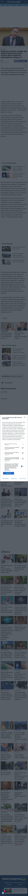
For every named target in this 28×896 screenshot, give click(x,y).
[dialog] (14, 448)
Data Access (14, 478)
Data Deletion (5, 478)
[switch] (22, 448)
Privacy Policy (22, 478)
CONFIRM (8, 473)
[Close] (25, 417)
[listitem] (14, 444)
